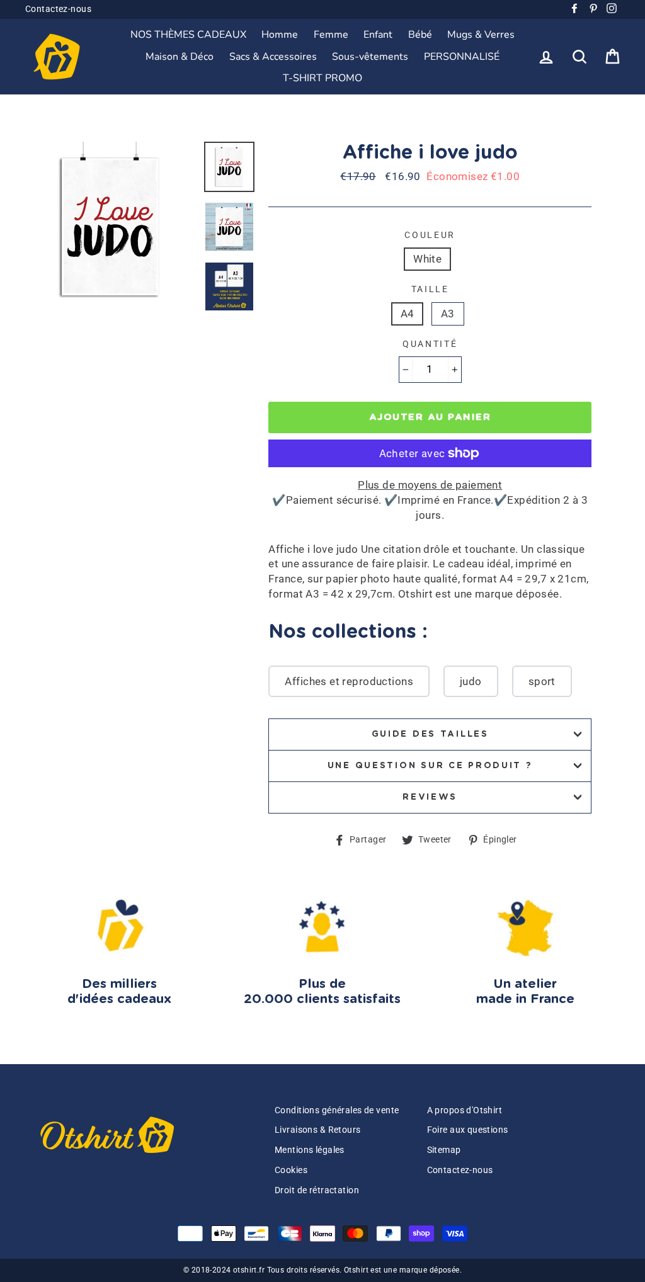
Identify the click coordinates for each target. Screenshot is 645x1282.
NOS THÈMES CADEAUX (188, 35)
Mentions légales (310, 1150)
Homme (279, 35)
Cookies (291, 1170)
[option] (110, 227)
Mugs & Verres (481, 35)
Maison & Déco (180, 57)
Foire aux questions (467, 1130)
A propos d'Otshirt (465, 1110)
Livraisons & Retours (318, 1130)
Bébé (420, 35)
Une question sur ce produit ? (430, 765)
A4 (407, 313)
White (427, 258)
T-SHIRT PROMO (322, 78)
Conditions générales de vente (337, 1110)
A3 (448, 313)
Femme (331, 35)
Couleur (429, 235)
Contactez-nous (58, 9)
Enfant (377, 35)
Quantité (430, 344)
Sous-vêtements (370, 57)
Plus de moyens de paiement (430, 485)
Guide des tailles (430, 734)
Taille (430, 289)
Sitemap (444, 1150)
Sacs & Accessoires (273, 57)
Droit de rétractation (317, 1190)
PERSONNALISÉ (461, 57)
